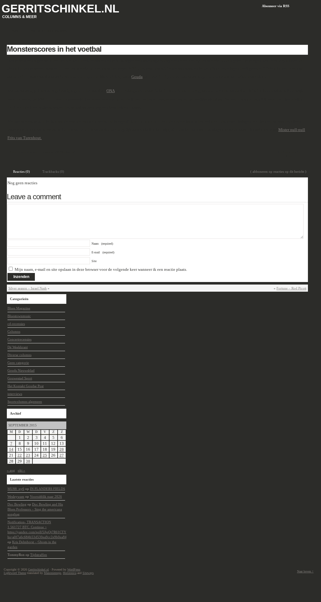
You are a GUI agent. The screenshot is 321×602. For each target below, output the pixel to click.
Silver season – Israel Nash (27, 288)
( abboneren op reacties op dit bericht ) (278, 171)
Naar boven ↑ (305, 571)
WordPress (73, 569)
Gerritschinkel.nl (60, 8)
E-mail (103, 252)
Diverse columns (19, 355)
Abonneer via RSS (275, 6)
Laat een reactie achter (289, 154)
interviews (14, 394)
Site (94, 261)
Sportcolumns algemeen (24, 401)
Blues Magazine (18, 308)
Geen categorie (18, 362)
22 (19, 455)
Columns (46, 152)
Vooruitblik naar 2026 (46, 496)
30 (28, 461)
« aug (11, 470)
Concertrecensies (19, 339)
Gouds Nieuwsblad (21, 370)
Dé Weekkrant (65, 152)
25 (45, 455)
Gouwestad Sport (19, 378)
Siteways (88, 573)
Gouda (137, 76)
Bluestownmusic (19, 316)
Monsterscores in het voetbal (54, 49)
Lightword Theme (15, 573)
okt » (21, 470)
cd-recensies (16, 324)
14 (11, 449)
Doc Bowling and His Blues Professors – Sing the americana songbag (35, 509)
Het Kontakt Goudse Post (25, 386)
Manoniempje (52, 573)
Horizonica (69, 573)
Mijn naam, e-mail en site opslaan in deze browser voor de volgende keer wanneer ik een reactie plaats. (101, 269)
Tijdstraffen (38, 555)
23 (28, 455)
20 (61, 449)
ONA (110, 90)
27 (61, 455)
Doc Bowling (16, 504)
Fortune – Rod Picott (291, 288)
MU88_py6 (15, 489)
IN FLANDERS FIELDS (47, 489)
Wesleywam (15, 496)
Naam (102, 243)
